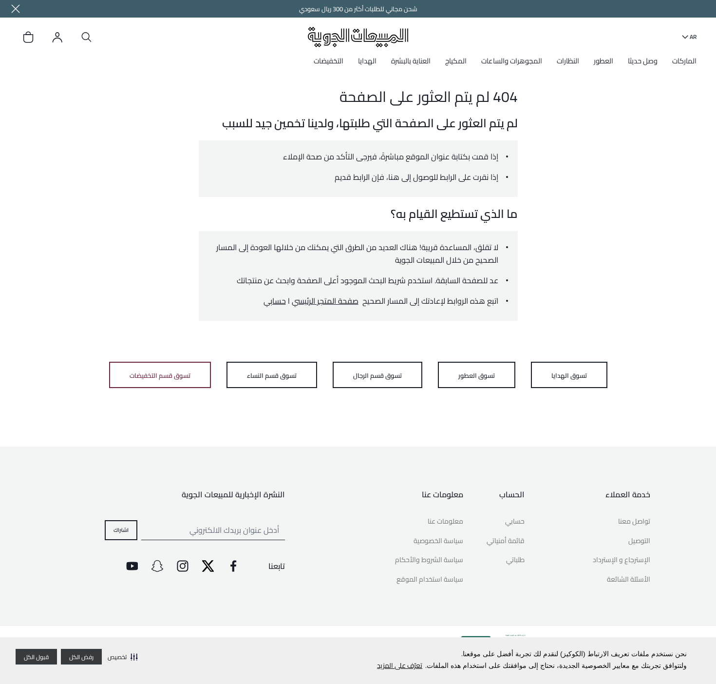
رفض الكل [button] (81, 657)
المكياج (456, 60)
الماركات (684, 60)
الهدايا (367, 60)
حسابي (275, 300)
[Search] (86, 37)
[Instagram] (182, 566)
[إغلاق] (15, 9)
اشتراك (121, 529)
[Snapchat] (157, 566)
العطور (603, 60)
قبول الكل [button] (36, 657)
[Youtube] (132, 566)
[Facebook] (233, 566)
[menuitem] (682, 64)
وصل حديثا (643, 60)
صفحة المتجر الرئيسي (325, 300)
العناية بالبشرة (411, 60)
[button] (123, 656)
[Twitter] (208, 566)
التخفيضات (328, 60)
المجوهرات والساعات (511, 60)
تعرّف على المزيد (399, 665)
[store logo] (358, 37)
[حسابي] (57, 37)
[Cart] (28, 37)
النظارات (568, 60)
